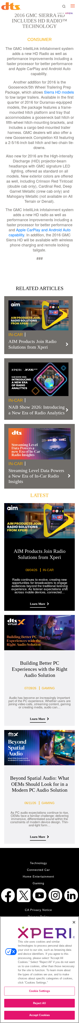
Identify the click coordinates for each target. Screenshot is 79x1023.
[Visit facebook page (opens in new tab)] (8, 895)
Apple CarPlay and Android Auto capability (40, 232)
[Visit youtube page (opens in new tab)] (39, 895)
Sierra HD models (59, 92)
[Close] (74, 922)
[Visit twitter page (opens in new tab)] (24, 895)
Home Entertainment (38, 876)
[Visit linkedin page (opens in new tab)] (71, 895)
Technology (38, 863)
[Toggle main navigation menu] (72, 5)
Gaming (38, 883)
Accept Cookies (39, 1015)
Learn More (38, 604)
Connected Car (38, 869)
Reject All (39, 1003)
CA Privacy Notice (38, 910)
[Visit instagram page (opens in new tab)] (55, 895)
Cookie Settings (39, 991)
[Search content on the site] (64, 6)
